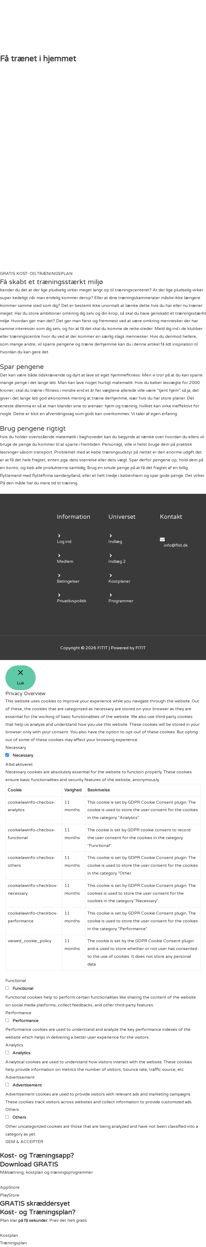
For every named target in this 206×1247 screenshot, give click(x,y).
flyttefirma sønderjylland (56, 475)
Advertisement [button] (20, 1077)
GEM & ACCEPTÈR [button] (24, 1141)
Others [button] (12, 1109)
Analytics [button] (14, 1045)
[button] (36, 273)
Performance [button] (18, 1012)
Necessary (23, 755)
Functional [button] (15, 980)
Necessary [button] (15, 747)
